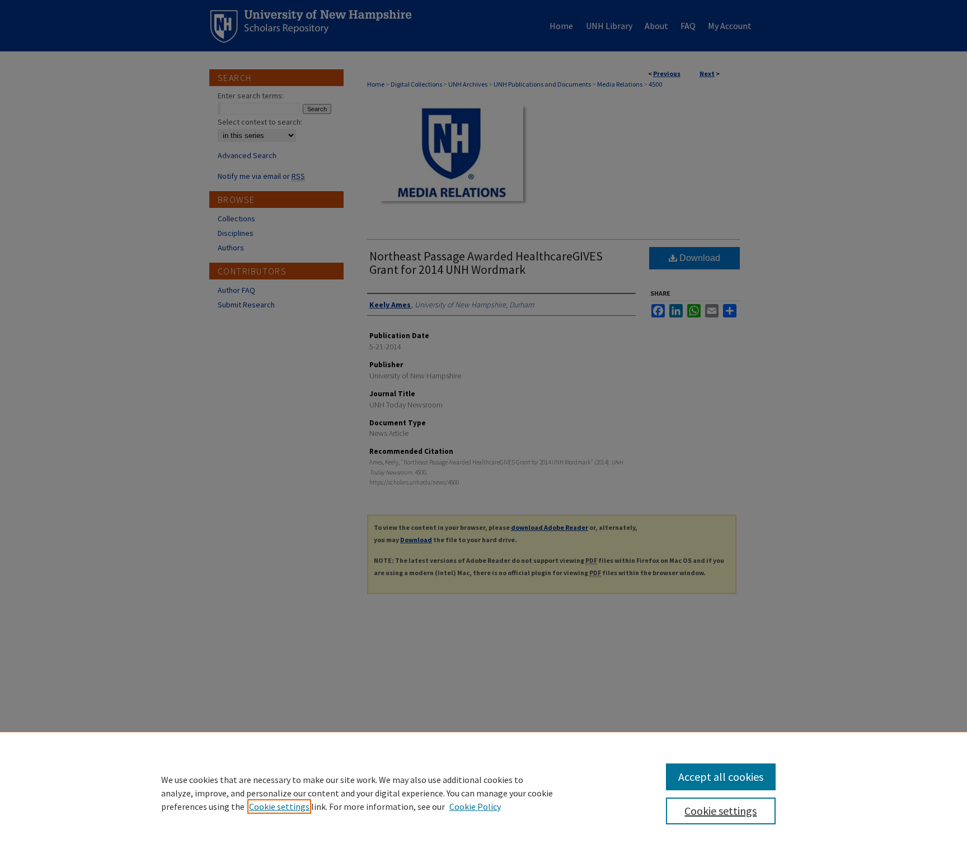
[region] (483, 792)
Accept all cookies (720, 777)
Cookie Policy (475, 806)
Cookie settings (279, 806)
